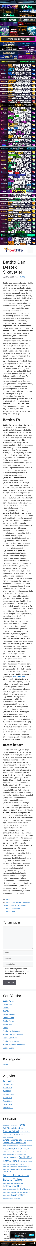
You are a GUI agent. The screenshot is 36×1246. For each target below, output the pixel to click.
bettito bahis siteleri (8, 1135)
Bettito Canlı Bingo (27, 1140)
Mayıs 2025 (7, 1098)
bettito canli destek (8, 1137)
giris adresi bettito (18, 905)
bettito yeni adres (18, 1183)
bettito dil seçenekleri (21, 1151)
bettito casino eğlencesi (26, 1145)
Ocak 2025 (7, 1104)
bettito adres (17, 1128)
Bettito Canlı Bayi (10, 1038)
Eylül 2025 (7, 1091)
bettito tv (6, 905)
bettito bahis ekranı (25, 1132)
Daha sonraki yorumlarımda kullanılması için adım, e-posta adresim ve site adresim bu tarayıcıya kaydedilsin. (17, 972)
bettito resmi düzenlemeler (10, 1166)
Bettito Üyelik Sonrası (11, 1031)
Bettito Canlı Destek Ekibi (14, 1143)
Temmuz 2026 (9, 1081)
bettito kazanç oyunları (26, 1161)
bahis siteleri (13, 1125)
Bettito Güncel (8, 1018)
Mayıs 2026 (7, 1088)
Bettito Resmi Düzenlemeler (14, 1045)
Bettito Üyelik (11, 911)
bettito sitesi (6, 1169)
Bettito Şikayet (9, 1014)
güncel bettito (6, 1195)
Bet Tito (6, 1011)
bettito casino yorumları (9, 1151)
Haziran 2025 (8, 1094)
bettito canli (19, 1134)
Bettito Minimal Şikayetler (13, 1034)
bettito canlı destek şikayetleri (18, 902)
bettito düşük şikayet (8, 1154)
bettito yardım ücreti (8, 1183)
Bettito (8, 899)
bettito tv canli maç (16, 1175)
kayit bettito (18, 1195)
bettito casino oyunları (16, 1148)
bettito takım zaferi (15, 1169)
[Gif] (18, 105)
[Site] (18, 66)
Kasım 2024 (8, 1108)
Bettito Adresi (8, 1001)
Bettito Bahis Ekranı (13, 908)
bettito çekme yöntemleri (9, 1189)
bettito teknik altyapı (26, 1169)
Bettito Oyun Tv (20, 1164)
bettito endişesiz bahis (20, 1154)
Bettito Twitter (13, 1179)
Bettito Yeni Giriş (12, 1186)
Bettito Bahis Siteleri (11, 1041)
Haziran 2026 (8, 1084)
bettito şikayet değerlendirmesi (11, 1192)
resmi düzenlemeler (8, 1198)
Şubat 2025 (7, 1101)
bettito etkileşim (10, 1157)
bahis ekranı (6, 1125)
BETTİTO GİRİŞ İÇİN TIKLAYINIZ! (18, 39)
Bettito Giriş (7, 1004)
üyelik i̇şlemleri (18, 1198)
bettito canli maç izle (12, 1140)
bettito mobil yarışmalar (9, 1164)
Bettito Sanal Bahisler (23, 1166)
